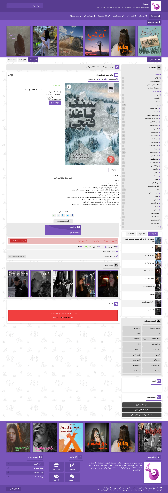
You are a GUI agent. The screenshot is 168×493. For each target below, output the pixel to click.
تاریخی (156, 196)
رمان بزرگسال (154, 125)
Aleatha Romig (155, 328)
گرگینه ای (155, 169)
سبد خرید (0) (74, 16)
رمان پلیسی (154, 132)
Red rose (137, 339)
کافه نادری (151, 310)
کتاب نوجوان (155, 223)
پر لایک (21, 60)
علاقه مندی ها (102, 16)
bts (159, 334)
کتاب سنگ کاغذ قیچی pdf (104, 75)
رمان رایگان (156, 183)
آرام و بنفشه (136, 360)
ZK (139, 344)
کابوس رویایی (149, 278)
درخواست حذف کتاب (17, 241)
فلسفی (156, 210)
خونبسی (157, 102)
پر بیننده (32, 60)
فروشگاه (142, 16)
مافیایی (155, 173)
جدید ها (151, 234)
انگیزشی (157, 98)
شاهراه (152, 294)
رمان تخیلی (154, 135)
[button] (69, 87)
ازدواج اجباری (154, 108)
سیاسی (156, 206)
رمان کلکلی (154, 156)
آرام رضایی (157, 360)
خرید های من (38, 472)
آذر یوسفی (137, 349)
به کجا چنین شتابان (148, 302)
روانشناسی (154, 166)
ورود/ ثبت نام (38, 477)
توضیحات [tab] (113, 170)
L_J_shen (137, 334)
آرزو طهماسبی (156, 365)
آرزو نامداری (136, 365)
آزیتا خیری (137, 371)
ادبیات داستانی (153, 193)
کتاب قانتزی (156, 217)
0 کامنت (77, 247)
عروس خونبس (149, 255)
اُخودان (112, 67)
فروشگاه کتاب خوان (141, 410)
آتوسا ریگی (156, 349)
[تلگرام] (58, 215)
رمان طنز (155, 149)
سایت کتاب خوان (141, 405)
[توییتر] (67, 215)
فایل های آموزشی (154, 186)
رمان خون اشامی (153, 146)
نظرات (140, 234)
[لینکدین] (63, 215)
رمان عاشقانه (154, 152)
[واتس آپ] (54, 215)
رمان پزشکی (154, 129)
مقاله (158, 227)
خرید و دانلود (55, 103)
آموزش (157, 78)
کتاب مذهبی (155, 220)
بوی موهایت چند (148, 263)
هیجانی (156, 179)
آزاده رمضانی (156, 371)
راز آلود (156, 112)
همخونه (155, 176)
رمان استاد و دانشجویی (150, 118)
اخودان (135, 488)
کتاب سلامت (155, 213)
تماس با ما (130, 16)
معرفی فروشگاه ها (153, 88)
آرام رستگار (136, 355)
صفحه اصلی (154, 16)
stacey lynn (156, 344)
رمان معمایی (154, 162)
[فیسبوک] (72, 215)
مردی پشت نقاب (149, 286)
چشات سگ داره (149, 271)
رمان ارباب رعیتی (152, 115)
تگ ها (130, 234)
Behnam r (137, 328)
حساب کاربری (117, 16)
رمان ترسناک (91, 79)
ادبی (158, 95)
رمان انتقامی (154, 122)
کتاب (158, 189)
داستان (156, 200)
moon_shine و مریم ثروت (151, 339)
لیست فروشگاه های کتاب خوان (141, 415)
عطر (153, 247)
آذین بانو (157, 355)
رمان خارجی (154, 142)
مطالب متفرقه (155, 81)
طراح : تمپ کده (12, 489)
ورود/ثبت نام (88, 16)
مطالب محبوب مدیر (153, 85)
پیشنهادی (11, 60)
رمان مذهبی (154, 159)
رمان (106, 67)
